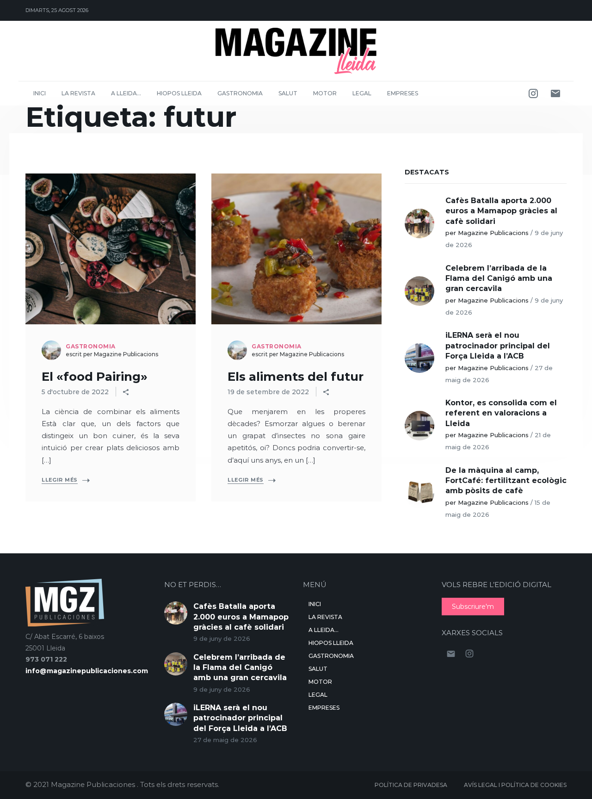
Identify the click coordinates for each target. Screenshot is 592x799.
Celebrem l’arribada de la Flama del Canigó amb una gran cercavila (498, 278)
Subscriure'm (473, 606)
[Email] (555, 93)
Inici (39, 93)
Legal (361, 93)
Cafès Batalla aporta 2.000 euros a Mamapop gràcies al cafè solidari (501, 211)
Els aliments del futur (296, 376)
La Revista (78, 93)
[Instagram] (533, 93)
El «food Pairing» (95, 376)
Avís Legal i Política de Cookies (515, 784)
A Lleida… (126, 93)
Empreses (402, 93)
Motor (325, 93)
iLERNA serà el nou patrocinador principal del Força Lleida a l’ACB (497, 345)
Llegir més (60, 480)
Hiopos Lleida (179, 93)
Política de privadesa (411, 784)
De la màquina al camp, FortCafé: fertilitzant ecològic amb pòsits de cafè (506, 481)
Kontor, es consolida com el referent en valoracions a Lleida (501, 413)
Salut (287, 93)
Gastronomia (240, 93)
